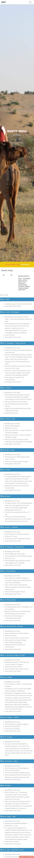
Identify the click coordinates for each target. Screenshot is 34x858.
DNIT (3, 2)
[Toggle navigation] (30, 2)
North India (15, 264)
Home (7, 264)
